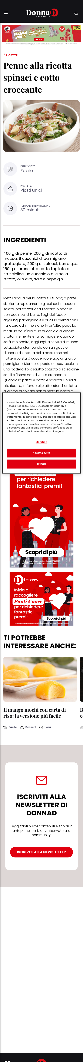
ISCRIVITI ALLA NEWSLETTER (41, 852)
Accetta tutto (41, 453)
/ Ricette (10, 55)
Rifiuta (41, 464)
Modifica (41, 442)
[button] (6, 13)
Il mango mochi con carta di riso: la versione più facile (34, 712)
